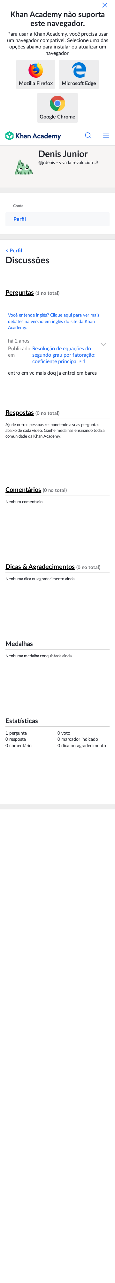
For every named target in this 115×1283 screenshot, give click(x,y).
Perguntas (19, 293)
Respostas (19, 413)
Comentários (23, 490)
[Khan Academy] (30, 135)
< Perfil (13, 250)
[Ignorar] (105, 5)
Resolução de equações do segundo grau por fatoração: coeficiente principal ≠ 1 (64, 355)
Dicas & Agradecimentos (40, 567)
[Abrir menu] (106, 136)
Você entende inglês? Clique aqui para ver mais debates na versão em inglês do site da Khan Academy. (53, 321)
